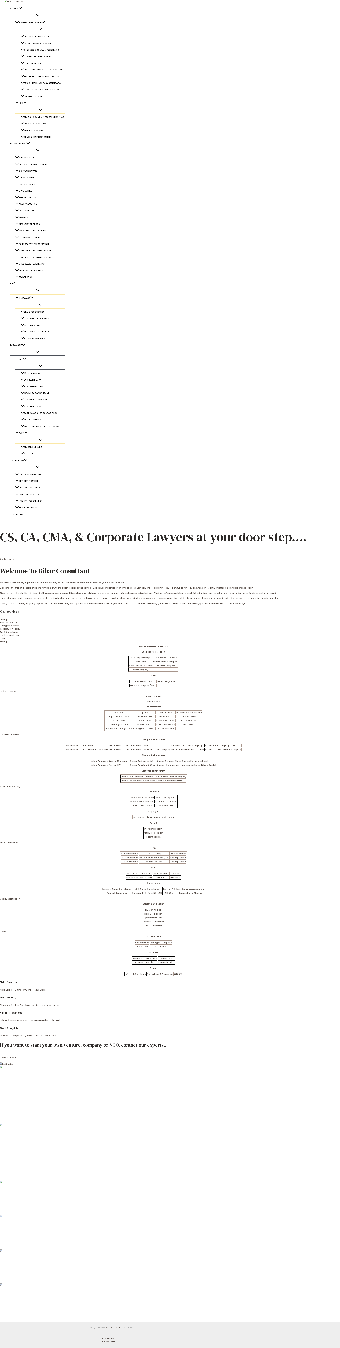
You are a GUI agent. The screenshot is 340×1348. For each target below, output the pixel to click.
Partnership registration (37, 56)
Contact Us (16, 514)
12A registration (32, 373)
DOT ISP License (26, 177)
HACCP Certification (29, 487)
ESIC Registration (28, 204)
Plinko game (76, 603)
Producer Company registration (41, 76)
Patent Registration (34, 338)
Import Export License (30, 224)
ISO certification (28, 507)
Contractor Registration (33, 164)
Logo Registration (165, 817)
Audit (21, 433)
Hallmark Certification (153, 921)
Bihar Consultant (113, 1328)
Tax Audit (29, 453)
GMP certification (28, 481)
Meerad (138, 1328)
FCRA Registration (33, 386)
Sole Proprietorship (140, 657)
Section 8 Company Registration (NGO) (44, 117)
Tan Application (178, 861)
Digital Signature (28, 170)
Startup (14, 8)
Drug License (25, 190)
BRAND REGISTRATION (34, 311)
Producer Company (165, 665)
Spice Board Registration (32, 263)
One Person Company (166, 657)
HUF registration (33, 96)
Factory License (27, 210)
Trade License (25, 277)
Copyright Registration (36, 318)
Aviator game (61, 593)
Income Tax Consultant (36, 393)
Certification (17, 460)
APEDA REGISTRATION (29, 157)
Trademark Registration (36, 331)
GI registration (32, 325)
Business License (18, 143)
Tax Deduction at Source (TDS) (40, 413)
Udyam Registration (29, 237)
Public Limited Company (140, 665)
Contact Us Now (8, 559)
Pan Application (178, 857)
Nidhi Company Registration (38, 43)
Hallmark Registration (30, 500)
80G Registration (33, 379)
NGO (21, 103)
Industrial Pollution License (33, 230)
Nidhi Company (140, 669)
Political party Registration (34, 243)
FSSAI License (25, 217)
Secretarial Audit (161, 873)
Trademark (24, 297)
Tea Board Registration (31, 270)
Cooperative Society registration (42, 89)
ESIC (176, 974)
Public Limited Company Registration (43, 83)
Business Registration (30, 22)
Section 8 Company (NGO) (143, 685)
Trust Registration (143, 681)
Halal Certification (29, 494)
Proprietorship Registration (39, 36)
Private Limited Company (165, 661)
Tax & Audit (16, 345)
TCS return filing (33, 419)
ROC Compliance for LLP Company (41, 426)
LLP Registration (32, 63)
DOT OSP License (27, 184)
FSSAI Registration (153, 701)
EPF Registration (27, 197)
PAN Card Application (35, 399)
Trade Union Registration (37, 137)
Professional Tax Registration (35, 250)
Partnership (140, 661)
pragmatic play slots (109, 598)
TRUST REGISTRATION (34, 130)
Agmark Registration (30, 474)
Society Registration (167, 681)
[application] (20, 8)
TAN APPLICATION (32, 406)
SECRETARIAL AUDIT (33, 447)
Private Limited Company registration (43, 69)
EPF (180, 974)
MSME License (119, 720)
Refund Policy (108, 1341)
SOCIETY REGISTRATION (35, 123)
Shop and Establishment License (35, 257)
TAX (20, 359)
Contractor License (165, 720)
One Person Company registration (42, 49)
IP (11, 283)
